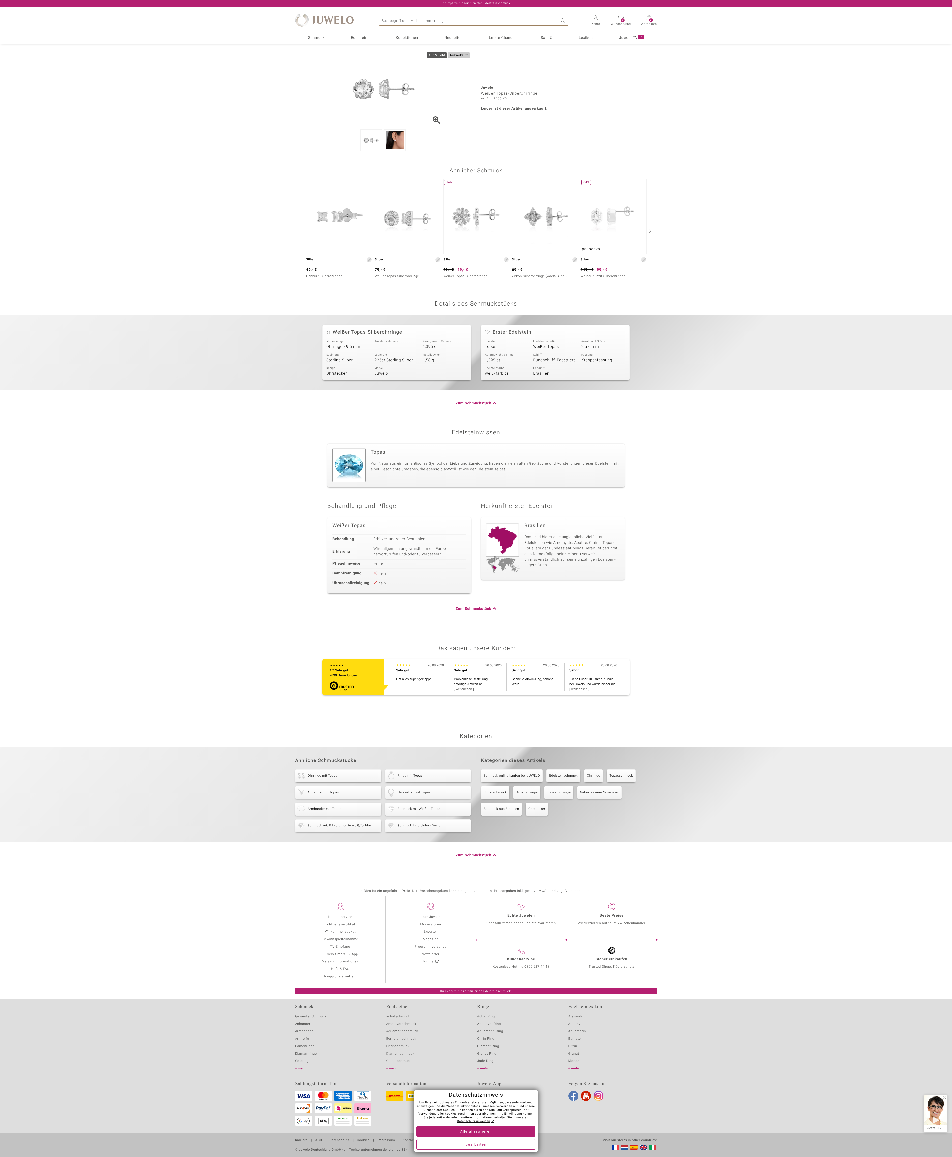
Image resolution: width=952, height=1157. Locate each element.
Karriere (301, 1140)
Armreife (302, 1038)
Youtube (586, 1096)
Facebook (573, 1096)
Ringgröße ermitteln (340, 976)
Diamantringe (306, 1053)
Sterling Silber (339, 360)
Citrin (572, 1046)
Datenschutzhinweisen (473, 1121)
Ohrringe (593, 775)
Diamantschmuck (400, 1053)
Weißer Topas (546, 347)
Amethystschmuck (401, 1024)
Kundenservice (340, 917)
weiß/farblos (497, 373)
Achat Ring (486, 1016)
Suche (563, 20)
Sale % (547, 38)
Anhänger (302, 1024)
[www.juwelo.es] (634, 1147)
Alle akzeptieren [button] (476, 1131)
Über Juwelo (430, 917)
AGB (318, 1140)
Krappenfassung (596, 360)
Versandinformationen (340, 961)
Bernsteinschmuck (401, 1038)
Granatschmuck (399, 1061)
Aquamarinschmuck (402, 1031)
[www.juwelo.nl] (624, 1147)
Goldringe (303, 1061)
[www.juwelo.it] (652, 1147)
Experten (430, 931)
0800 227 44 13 (537, 966)
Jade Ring (485, 1061)
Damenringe (305, 1046)
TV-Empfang (340, 946)
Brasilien (541, 373)
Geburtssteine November (599, 792)
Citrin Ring (485, 1038)
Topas (490, 347)
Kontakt (409, 1140)
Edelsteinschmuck (563, 775)
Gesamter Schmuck (311, 1016)
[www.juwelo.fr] (615, 1147)
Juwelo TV (631, 38)
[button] (596, 21)
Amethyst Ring (489, 1024)
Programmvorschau (430, 946)
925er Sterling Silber (393, 360)
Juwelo (381, 373)
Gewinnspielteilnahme (340, 939)
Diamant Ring (488, 1046)
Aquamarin (577, 1031)
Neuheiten (453, 38)
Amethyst (576, 1024)
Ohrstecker (336, 373)
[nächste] (649, 230)
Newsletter (431, 954)
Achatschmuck (398, 1016)
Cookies (363, 1140)
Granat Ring (486, 1053)
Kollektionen (407, 38)
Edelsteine (360, 38)
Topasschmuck (621, 775)
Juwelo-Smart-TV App (340, 954)
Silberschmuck (495, 792)
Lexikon (586, 38)
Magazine (430, 939)
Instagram (598, 1096)
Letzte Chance (502, 38)
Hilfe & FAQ (340, 969)
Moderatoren (430, 924)
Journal (428, 961)
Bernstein (576, 1038)
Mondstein (577, 1061)
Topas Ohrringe (559, 792)
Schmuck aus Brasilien (501, 809)
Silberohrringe (527, 792)
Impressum (386, 1140)
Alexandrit (576, 1016)
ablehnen (489, 1114)
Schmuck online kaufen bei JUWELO (512, 775)
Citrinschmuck (398, 1046)
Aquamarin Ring (490, 1031)
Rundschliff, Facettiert (554, 360)
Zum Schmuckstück (473, 403)
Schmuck (316, 38)
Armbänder (304, 1031)
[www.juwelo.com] (643, 1147)
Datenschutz (339, 1140)
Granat (573, 1053)
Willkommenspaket (340, 931)
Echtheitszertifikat (340, 924)
